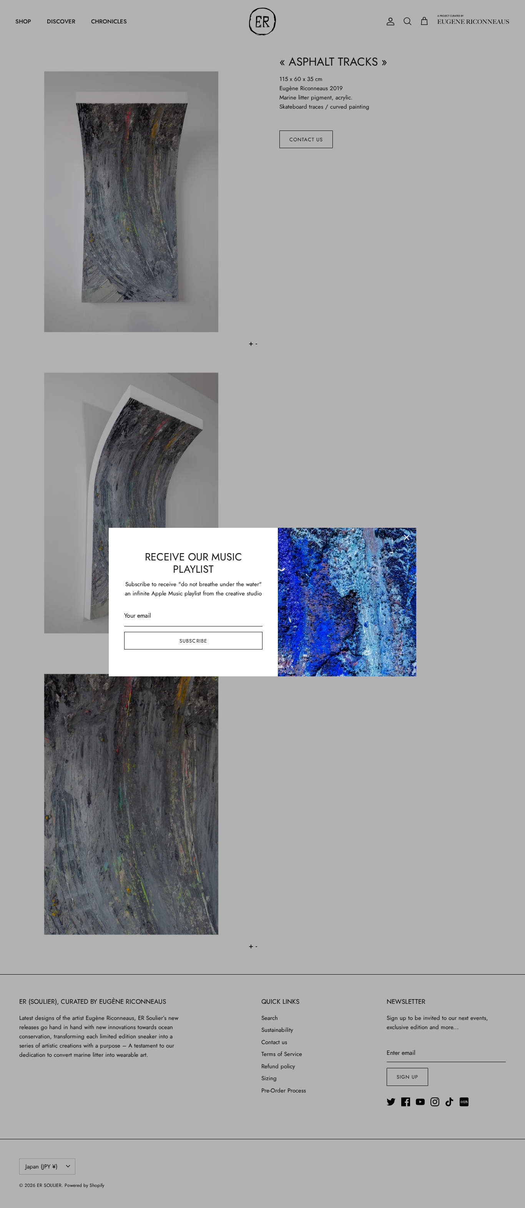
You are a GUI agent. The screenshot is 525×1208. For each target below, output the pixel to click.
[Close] (406, 537)
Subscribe (193, 640)
